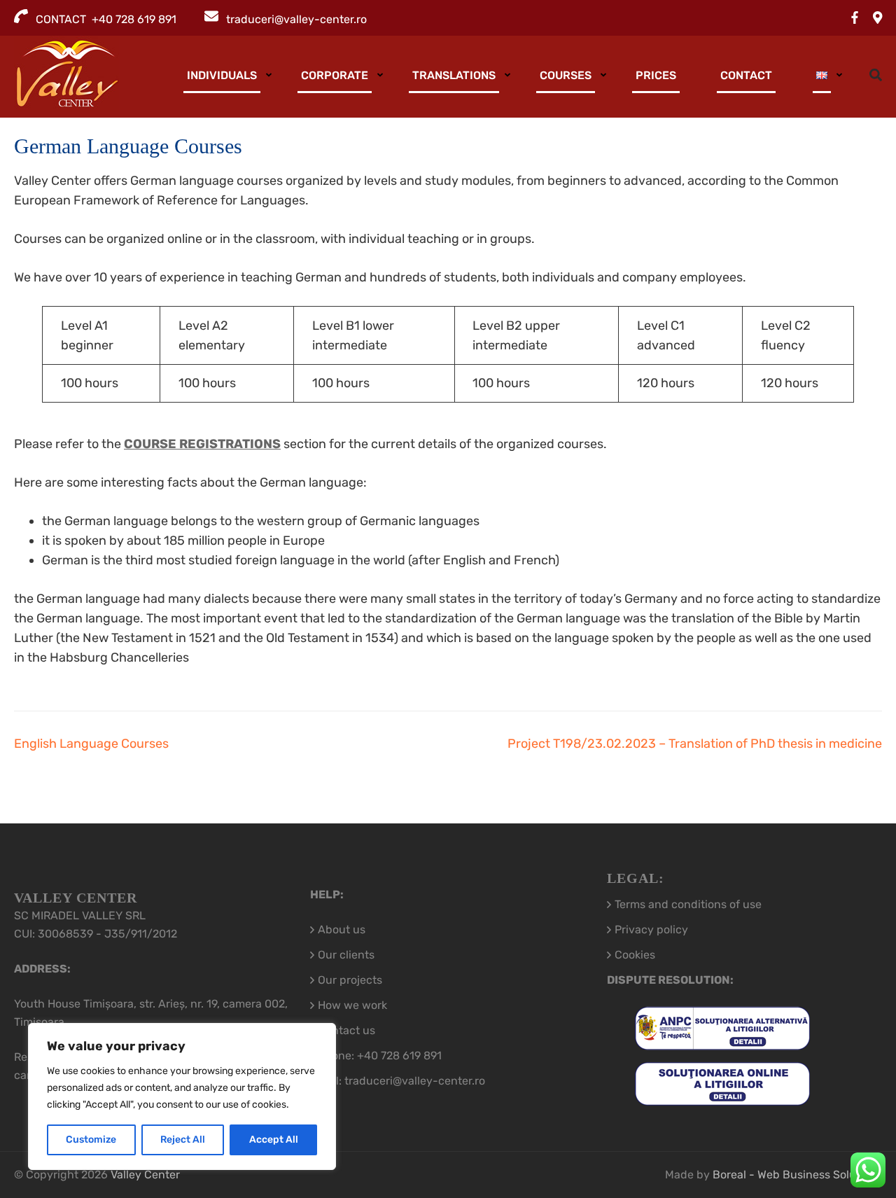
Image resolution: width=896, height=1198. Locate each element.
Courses (566, 75)
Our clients (346, 954)
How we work (352, 1005)
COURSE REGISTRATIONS (202, 444)
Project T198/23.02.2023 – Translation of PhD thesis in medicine (694, 743)
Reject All (182, 1139)
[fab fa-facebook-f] (854, 18)
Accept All (273, 1139)
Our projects (350, 980)
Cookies (635, 954)
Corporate (334, 75)
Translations (454, 75)
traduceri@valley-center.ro (296, 19)
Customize (91, 1139)
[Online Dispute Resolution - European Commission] (722, 1096)
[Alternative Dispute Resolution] (722, 1040)
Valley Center (145, 1174)
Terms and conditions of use (688, 904)
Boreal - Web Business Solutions (797, 1174)
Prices (656, 75)
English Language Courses (91, 743)
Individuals (222, 75)
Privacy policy (651, 929)
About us (341, 929)
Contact (746, 75)
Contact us (346, 1030)
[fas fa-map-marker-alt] (878, 18)
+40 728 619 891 (399, 1055)
